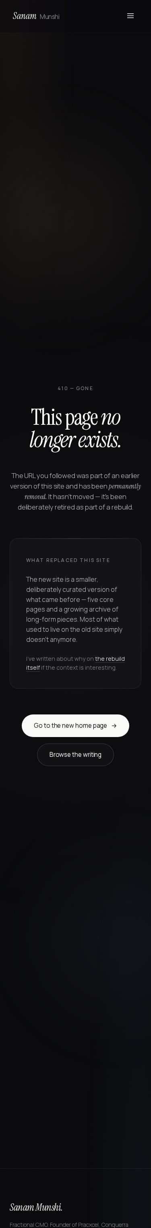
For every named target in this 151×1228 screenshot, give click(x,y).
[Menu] (130, 16)
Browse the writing (76, 754)
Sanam (36, 16)
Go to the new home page (75, 725)
